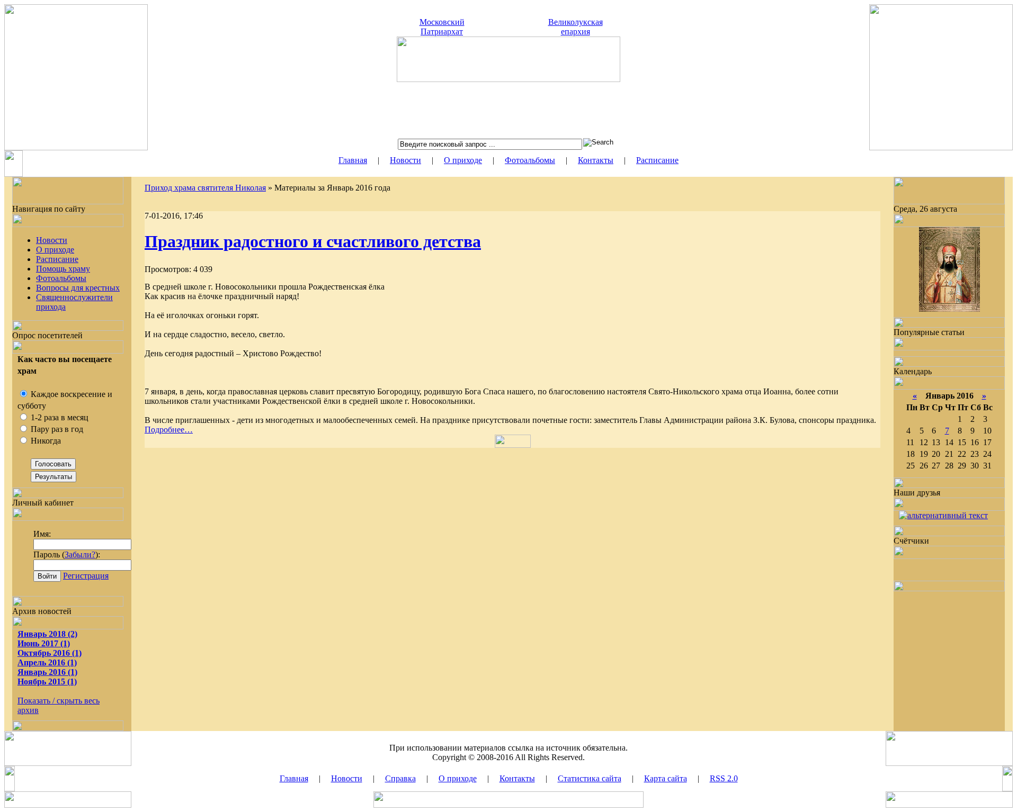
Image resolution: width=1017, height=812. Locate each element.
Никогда (45, 440)
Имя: (42, 533)
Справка (400, 778)
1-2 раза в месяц (58, 417)
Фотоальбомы (530, 160)
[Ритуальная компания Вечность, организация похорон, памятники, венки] (943, 515)
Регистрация (86, 575)
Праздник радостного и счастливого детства (313, 241)
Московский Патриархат (442, 26)
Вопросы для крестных (78, 287)
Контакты (595, 160)
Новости (405, 160)
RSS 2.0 (724, 778)
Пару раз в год (56, 429)
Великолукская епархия (575, 26)
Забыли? (80, 554)
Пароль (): (66, 554)
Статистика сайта (589, 778)
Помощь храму (63, 268)
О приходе (463, 160)
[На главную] (508, 79)
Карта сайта (665, 778)
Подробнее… (169, 429)
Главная (352, 160)
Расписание (657, 160)
